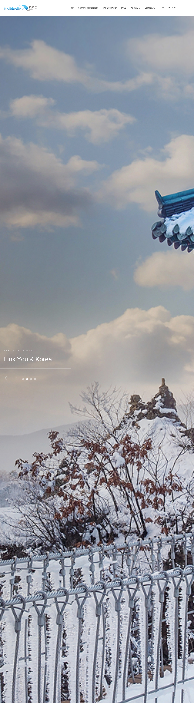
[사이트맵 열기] (188, 8)
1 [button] (23, 379)
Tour (72, 8)
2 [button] (27, 379)
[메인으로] (20, 8)
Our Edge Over (110, 8)
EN (163, 8)
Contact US (150, 8)
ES (175, 8)
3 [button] (31, 379)
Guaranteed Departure (88, 8)
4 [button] (35, 379)
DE (169, 8)
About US (135, 8)
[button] (6, 378)
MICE (123, 8)
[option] (97, 359)
